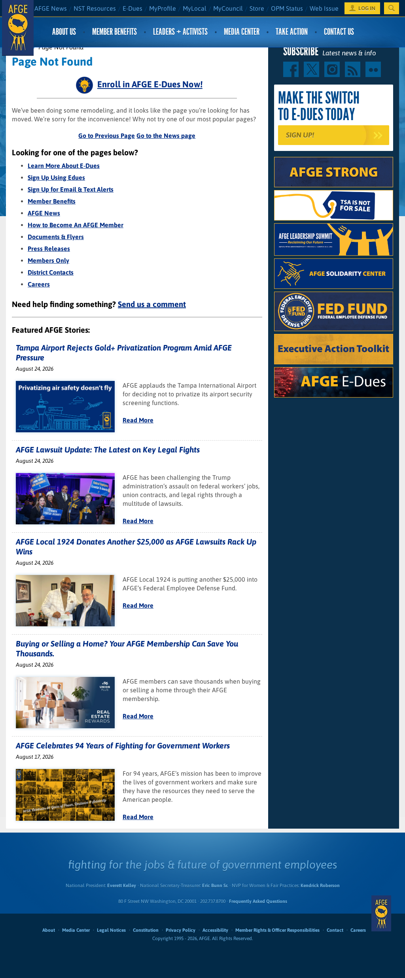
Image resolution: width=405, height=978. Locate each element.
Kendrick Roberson (320, 885)
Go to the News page (165, 135)
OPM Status (287, 8)
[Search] (391, 8)
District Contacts (51, 272)
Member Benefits (114, 31)
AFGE (381, 913)
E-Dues (132, 8)
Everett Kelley (121, 885)
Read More (138, 420)
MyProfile (162, 8)
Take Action (292, 31)
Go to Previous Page (106, 135)
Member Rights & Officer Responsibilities (277, 930)
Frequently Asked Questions (258, 901)
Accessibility (215, 930)
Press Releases (49, 248)
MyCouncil (228, 8)
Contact (335, 930)
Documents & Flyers (56, 236)
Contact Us (339, 31)
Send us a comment (152, 304)
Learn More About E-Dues (64, 165)
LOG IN (366, 8)
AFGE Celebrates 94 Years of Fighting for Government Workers (123, 745)
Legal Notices (111, 930)
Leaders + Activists (180, 31)
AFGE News (50, 8)
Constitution (146, 930)
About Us (64, 31)
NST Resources (95, 8)
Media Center (241, 31)
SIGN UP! (300, 135)
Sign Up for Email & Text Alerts (71, 189)
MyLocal (194, 8)
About (48, 930)
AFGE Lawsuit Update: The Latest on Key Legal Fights (108, 449)
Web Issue (324, 8)
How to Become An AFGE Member (75, 224)
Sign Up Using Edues (56, 177)
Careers (39, 284)
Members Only (48, 260)
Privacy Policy (180, 930)
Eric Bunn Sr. (215, 885)
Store (257, 8)
